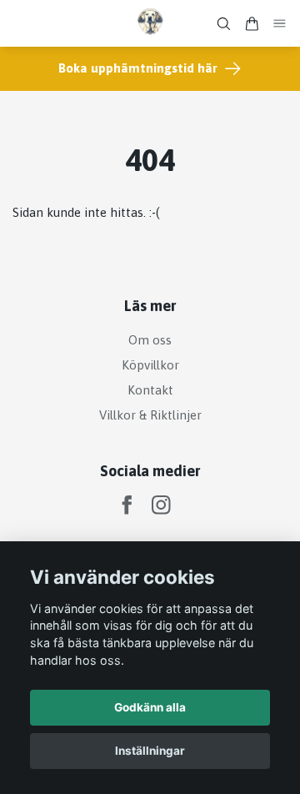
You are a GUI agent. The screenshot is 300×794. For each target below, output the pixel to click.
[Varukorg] (252, 24)
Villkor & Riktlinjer (150, 415)
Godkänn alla (150, 707)
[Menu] (280, 24)
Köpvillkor (150, 365)
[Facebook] (127, 505)
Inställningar (150, 750)
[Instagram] (161, 505)
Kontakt (150, 390)
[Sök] (223, 24)
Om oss (150, 340)
